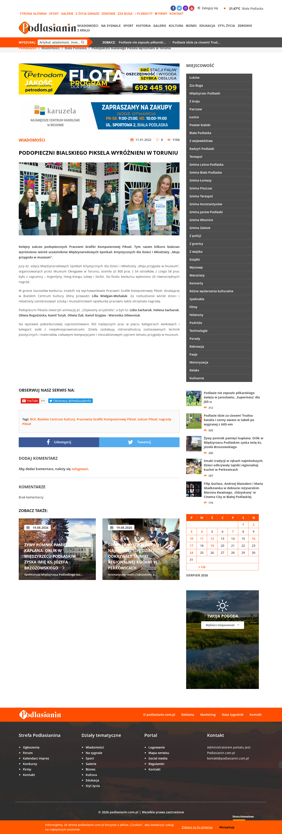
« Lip (202, 567)
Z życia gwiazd (87, 13)
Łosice (194, 117)
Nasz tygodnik (232, 714)
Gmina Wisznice (201, 220)
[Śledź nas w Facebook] (173, 8)
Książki (194, 259)
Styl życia (226, 26)
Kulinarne (196, 378)
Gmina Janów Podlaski (206, 212)
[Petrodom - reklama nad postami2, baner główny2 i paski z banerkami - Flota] (99, 78)
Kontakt (176, 13)
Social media (157, 758)
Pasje (193, 354)
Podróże (195, 323)
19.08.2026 (43, 527)
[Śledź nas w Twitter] (179, 8)
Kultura (176, 26)
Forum (28, 753)
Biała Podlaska (76, 48)
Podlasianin (27, 48)
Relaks (194, 370)
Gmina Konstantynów (205, 204)
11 (202, 538)
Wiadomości (87, 26)
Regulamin (156, 764)
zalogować (80, 469)
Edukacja (207, 26)
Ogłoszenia (31, 747)
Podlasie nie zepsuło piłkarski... (142, 42)
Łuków (194, 77)
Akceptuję (226, 827)
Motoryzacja (198, 362)
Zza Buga (125, 13)
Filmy (193, 307)
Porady (194, 338)
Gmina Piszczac (200, 188)
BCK (33, 419)
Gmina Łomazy (200, 180)
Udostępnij (62, 442)
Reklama (187, 714)
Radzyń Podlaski (201, 149)
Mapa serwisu (158, 753)
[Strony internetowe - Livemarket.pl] (246, 820)
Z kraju (83, 30)
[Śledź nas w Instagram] (185, 8)
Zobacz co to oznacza (197, 827)
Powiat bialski (199, 125)
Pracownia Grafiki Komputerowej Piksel (106, 419)
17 (191, 545)
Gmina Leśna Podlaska (206, 164)
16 (253, 538)
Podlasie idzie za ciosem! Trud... (196, 42)
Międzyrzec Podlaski (204, 93)
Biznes (191, 26)
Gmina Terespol (201, 196)
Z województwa (201, 141)
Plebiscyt (145, 13)
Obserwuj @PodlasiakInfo (71, 401)
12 (212, 538)
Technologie (198, 331)
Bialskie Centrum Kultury (56, 419)
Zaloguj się (209, 8)
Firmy (162, 13)
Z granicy (196, 244)
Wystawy (196, 267)
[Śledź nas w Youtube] (191, 8)
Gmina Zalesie (199, 228)
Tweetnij (143, 442)
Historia (143, 26)
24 (191, 553)
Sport (54, 13)
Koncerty (196, 283)
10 (191, 538)
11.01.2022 (143, 140)
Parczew (195, 109)
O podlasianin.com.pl (159, 714)
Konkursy (30, 764)
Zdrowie (108, 13)
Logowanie (156, 747)
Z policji (195, 236)
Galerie (67, 13)
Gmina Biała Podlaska (205, 172)
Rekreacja (196, 346)
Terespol (195, 156)
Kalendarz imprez (36, 758)
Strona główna (33, 13)
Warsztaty (197, 275)
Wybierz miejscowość (220, 625)
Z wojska (195, 251)
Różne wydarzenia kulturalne (211, 291)
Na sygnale (111, 26)
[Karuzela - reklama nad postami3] (99, 115)
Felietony (196, 315)
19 (212, 545)
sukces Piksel (147, 419)
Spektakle (196, 299)
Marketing (208, 714)
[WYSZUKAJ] (82, 42)
